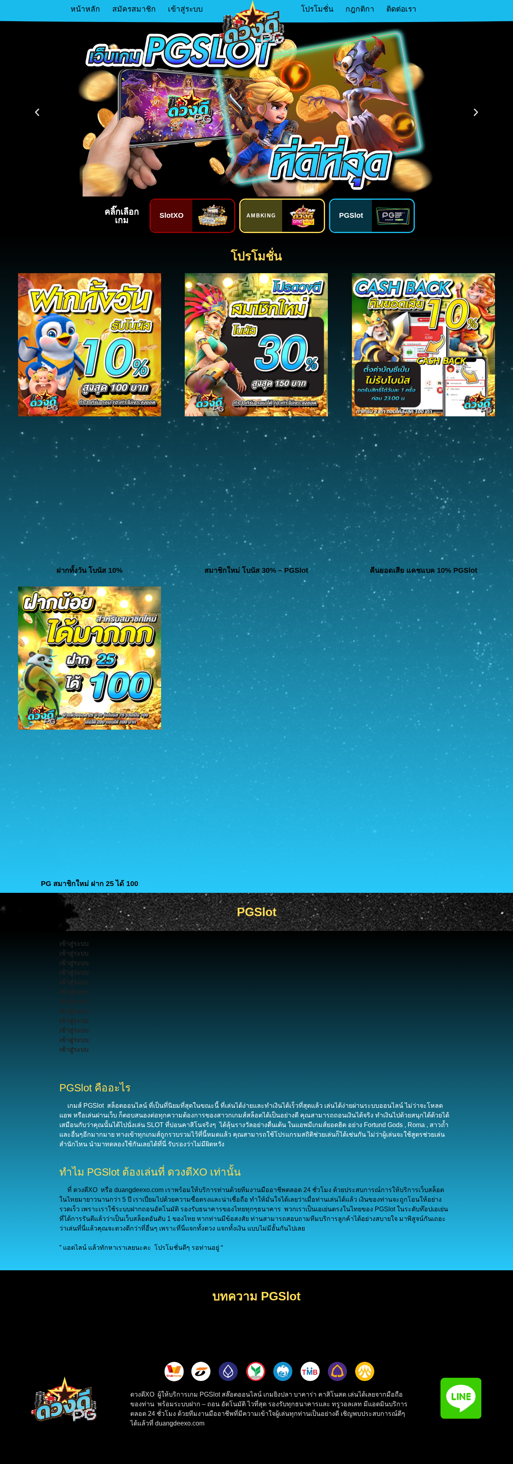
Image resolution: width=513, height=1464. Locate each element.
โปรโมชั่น (317, 9)
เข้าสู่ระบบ (185, 9)
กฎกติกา (359, 9)
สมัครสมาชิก (134, 9)
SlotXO (172, 215)
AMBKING (261, 216)
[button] (37, 112)
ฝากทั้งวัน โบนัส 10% (90, 570)
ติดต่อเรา (401, 9)
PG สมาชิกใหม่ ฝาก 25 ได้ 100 (89, 884)
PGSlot (351, 215)
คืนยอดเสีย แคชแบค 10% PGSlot (423, 570)
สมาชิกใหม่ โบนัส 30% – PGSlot (256, 570)
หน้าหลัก (85, 9)
